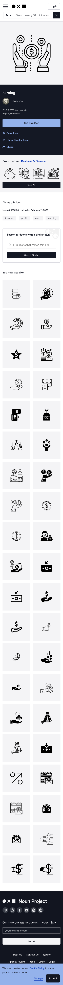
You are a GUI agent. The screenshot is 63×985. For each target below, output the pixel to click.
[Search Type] (8, 15)
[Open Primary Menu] (5, 6)
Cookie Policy (37, 968)
